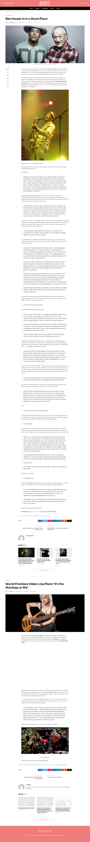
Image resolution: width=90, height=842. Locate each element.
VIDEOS (58, 8)
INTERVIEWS (45, 8)
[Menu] (3, 8)
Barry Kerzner (12, 22)
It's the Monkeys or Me (39, 764)
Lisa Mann (45, 757)
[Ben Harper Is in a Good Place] (45, 44)
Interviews (8, 15)
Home (27, 835)
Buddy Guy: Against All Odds (26, 808)
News (32, 835)
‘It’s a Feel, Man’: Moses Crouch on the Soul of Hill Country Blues (44, 560)
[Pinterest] (7, 84)
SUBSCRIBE (84, 3)
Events (51, 835)
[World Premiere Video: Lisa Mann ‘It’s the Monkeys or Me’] (45, 613)
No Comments (29, 22)
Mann (22, 699)
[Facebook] (7, 72)
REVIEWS (37, 8)
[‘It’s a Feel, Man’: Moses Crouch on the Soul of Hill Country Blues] (45, 552)
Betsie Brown (22, 764)
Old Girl (53, 764)
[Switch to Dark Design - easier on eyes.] (85, 8)
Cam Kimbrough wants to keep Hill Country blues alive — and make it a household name (63, 561)
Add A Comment (45, 570)
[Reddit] (7, 78)
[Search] (87, 8)
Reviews (38, 835)
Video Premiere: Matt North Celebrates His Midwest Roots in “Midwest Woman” (63, 809)
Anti (20, 515)
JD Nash (11, 591)
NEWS (31, 8)
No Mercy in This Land (44, 515)
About (62, 835)
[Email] (7, 87)
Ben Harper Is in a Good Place (54, 777)
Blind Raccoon (29, 764)
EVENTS (52, 8)
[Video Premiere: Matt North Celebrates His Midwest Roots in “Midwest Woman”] (63, 801)
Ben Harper (24, 69)
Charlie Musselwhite (33, 515)
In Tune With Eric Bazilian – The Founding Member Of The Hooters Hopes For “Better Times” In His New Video (26, 561)
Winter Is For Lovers (34, 511)
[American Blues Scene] (45, 3)
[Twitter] (7, 75)
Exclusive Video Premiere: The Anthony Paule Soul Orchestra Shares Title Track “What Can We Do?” (45, 810)
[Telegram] (7, 81)
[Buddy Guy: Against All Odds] (26, 801)
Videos (56, 835)
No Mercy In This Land (44, 85)
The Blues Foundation (61, 764)
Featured (8, 580)
